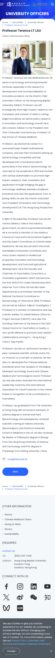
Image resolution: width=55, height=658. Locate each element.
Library (8, 529)
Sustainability (12, 534)
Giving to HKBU (13, 524)
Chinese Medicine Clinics (18, 519)
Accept (11, 651)
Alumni (8, 514)
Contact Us (8, 551)
